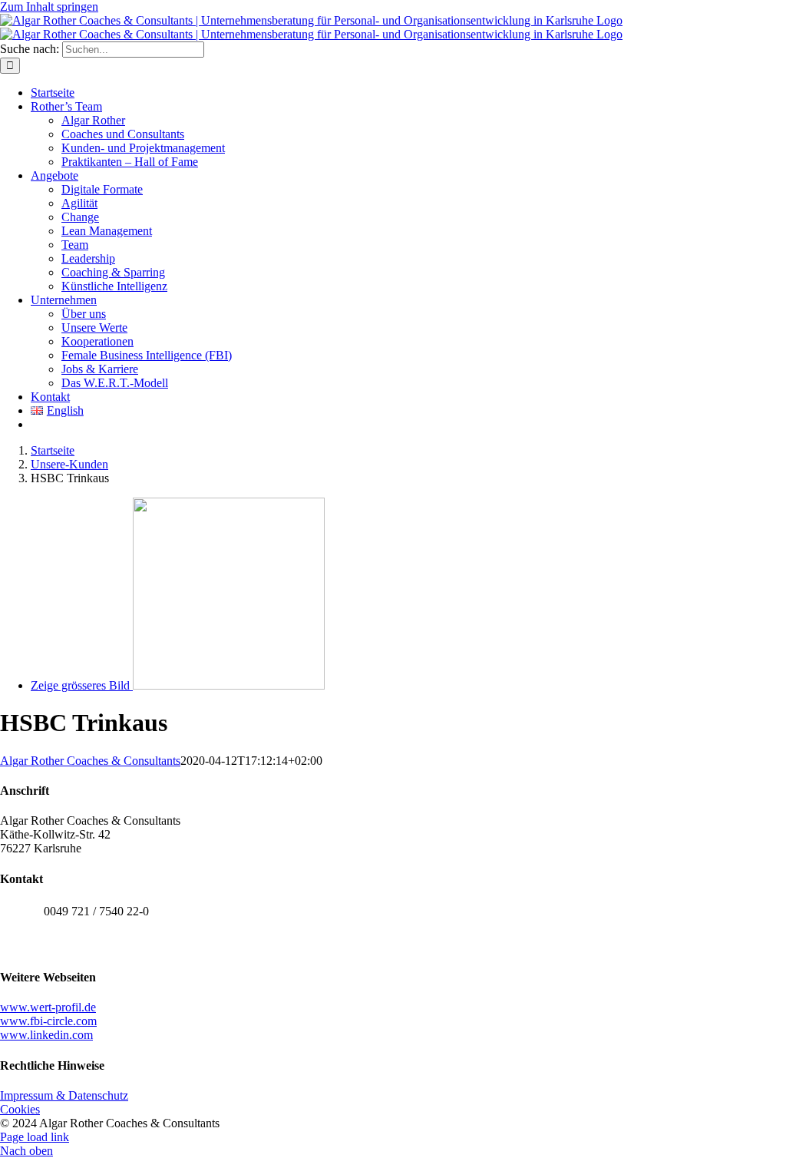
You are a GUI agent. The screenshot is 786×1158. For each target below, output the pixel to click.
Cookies (20, 1109)
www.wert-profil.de (48, 1007)
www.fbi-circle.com (48, 1020)
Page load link (34, 1136)
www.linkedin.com (46, 1034)
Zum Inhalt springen (49, 6)
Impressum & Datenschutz (64, 1095)
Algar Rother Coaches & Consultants (90, 760)
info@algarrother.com (97, 944)
